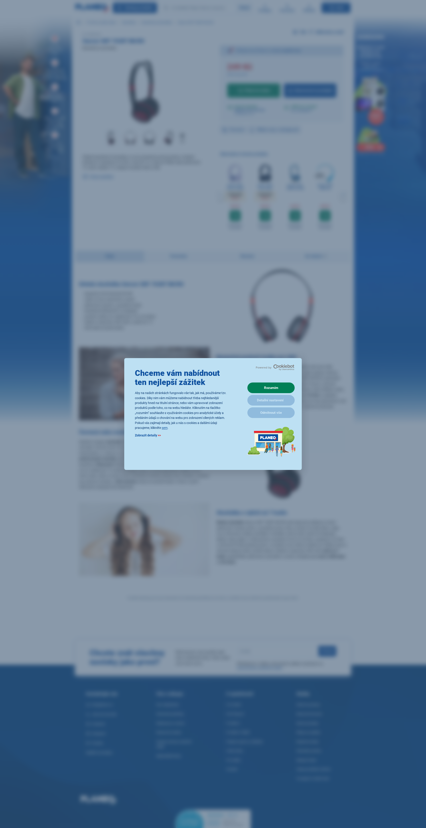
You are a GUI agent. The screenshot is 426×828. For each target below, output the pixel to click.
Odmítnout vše (271, 413)
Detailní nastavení (270, 400)
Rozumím (271, 388)
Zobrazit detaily (148, 435)
